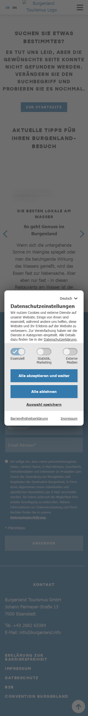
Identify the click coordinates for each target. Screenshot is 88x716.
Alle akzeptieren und (44, 375)
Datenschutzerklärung (60, 339)
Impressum (69, 418)
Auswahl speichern (44, 404)
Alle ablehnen (44, 391)
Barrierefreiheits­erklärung (29, 418)
